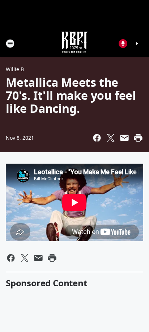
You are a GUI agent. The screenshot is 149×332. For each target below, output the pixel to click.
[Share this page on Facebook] (97, 138)
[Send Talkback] (123, 43)
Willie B (15, 69)
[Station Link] (74, 43)
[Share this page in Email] (124, 138)
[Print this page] (138, 138)
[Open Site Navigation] (10, 43)
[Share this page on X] (111, 138)
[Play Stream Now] (137, 43)
